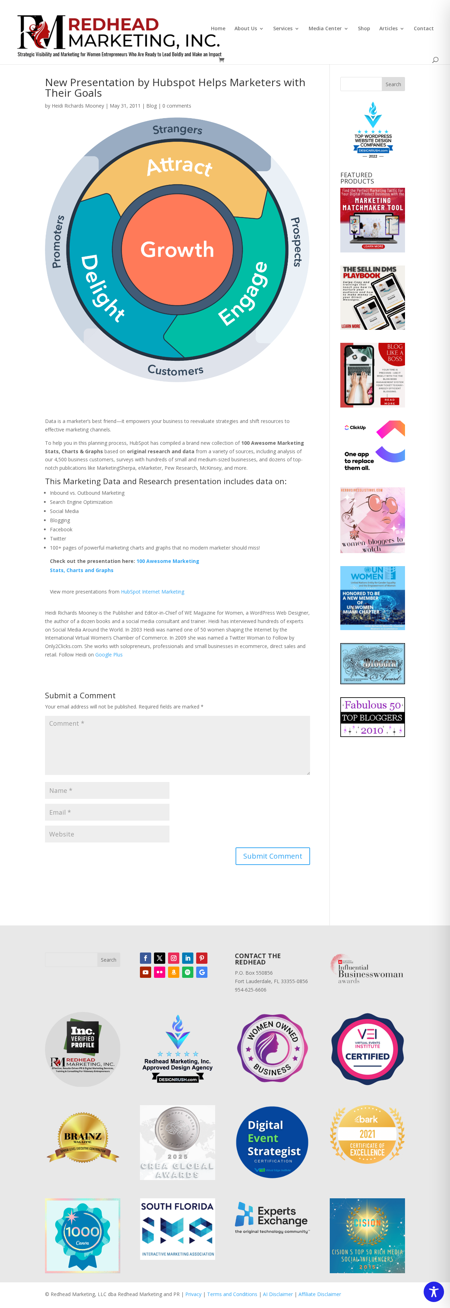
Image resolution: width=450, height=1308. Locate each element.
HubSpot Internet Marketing (152, 591)
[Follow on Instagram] (173, 958)
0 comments (176, 105)
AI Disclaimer (278, 1294)
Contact (424, 29)
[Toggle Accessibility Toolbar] (434, 1292)
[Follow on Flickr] (159, 972)
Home (218, 29)
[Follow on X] (159, 958)
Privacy (193, 1294)
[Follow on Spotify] (187, 972)
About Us (245, 29)
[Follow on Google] (201, 972)
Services (282, 29)
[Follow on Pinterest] (201, 958)
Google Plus (109, 654)
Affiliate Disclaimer (319, 1294)
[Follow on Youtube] (145, 972)
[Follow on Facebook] (145, 958)
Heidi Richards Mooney (78, 105)
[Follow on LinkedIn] (187, 958)
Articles (388, 29)
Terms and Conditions (232, 1294)
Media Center (325, 29)
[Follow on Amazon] (173, 972)
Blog (151, 105)
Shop (364, 29)
